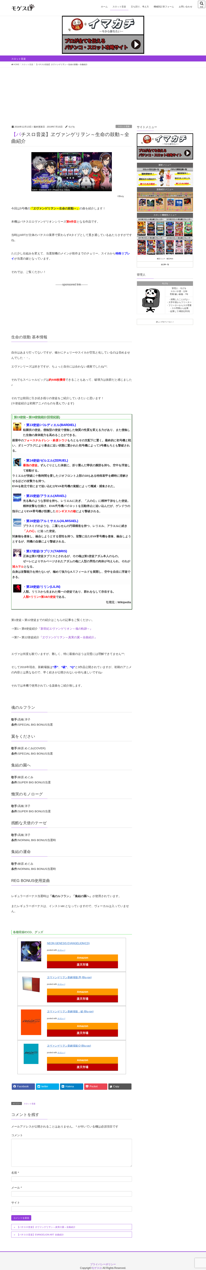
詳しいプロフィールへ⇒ (165, 322)
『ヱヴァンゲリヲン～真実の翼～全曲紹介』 (68, 637)
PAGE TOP (198, 1229)
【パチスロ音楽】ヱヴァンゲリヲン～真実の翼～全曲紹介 (46, 1227)
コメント (17, 1135)
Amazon (82, 957)
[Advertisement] (103, 91)
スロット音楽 (124, 126)
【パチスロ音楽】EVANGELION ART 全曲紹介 (40, 1234)
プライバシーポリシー (103, 1264)
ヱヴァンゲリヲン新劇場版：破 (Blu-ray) (70, 1011)
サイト (15, 1202)
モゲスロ (97, 1268)
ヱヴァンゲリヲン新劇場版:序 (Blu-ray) (69, 977)
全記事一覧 (165, 264)
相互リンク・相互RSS (165, 259)
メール (16, 1187)
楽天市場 (82, 964)
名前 (15, 1172)
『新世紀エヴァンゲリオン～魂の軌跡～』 (65, 628)
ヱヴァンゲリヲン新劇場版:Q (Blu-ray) (69, 1045)
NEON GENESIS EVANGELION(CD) (68, 943)
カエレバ (61, 950)
